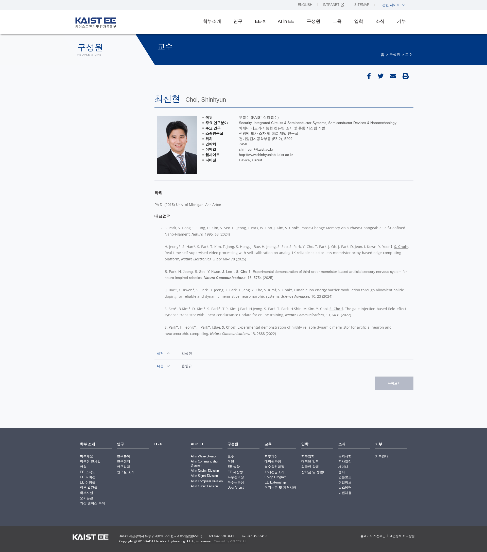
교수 (408, 54)
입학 (358, 21)
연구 (237, 21)
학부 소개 (87, 444)
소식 (380, 21)
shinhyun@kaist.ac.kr (256, 149)
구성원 (313, 21)
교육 (337, 21)
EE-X (260, 21)
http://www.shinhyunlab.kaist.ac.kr (266, 155)
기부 (401, 21)
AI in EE (286, 21)
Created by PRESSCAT (230, 541)
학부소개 (212, 21)
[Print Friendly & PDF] (407, 76)
